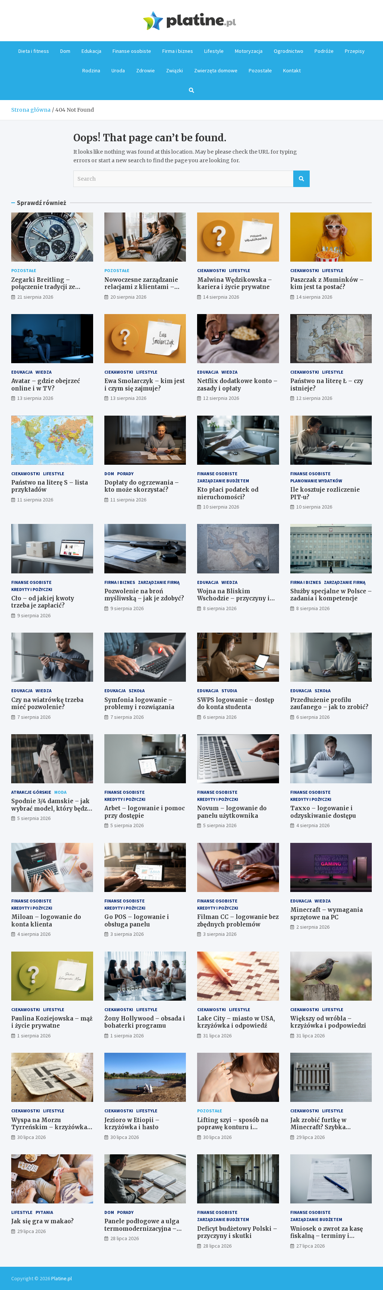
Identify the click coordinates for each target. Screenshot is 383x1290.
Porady (125, 473)
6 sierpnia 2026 (219, 717)
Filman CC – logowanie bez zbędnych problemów (238, 920)
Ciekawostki (211, 270)
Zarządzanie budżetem (223, 480)
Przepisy (355, 51)
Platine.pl (61, 1278)
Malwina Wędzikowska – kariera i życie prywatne (234, 283)
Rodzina (91, 70)
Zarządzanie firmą (159, 582)
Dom (65, 51)
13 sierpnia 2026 (35, 398)
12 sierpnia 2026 (221, 398)
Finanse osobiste (132, 51)
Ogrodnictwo (288, 51)
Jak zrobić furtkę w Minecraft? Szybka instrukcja (318, 1127)
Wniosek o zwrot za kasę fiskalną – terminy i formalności (326, 1236)
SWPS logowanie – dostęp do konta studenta (235, 703)
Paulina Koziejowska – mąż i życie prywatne (51, 1022)
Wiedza (44, 372)
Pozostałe (260, 70)
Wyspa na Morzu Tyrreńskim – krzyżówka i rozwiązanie (51, 1127)
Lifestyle (214, 51)
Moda (60, 792)
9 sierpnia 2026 (33, 615)
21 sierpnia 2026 (35, 296)
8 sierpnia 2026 (219, 608)
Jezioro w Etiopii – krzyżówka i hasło (131, 1123)
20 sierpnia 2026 (128, 296)
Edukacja (91, 51)
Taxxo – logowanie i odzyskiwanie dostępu (323, 812)
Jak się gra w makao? (42, 1221)
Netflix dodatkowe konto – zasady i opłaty (237, 384)
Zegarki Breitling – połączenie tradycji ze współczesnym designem (48, 287)
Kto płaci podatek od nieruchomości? (227, 493)
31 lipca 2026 (217, 1035)
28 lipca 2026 (124, 1238)
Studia (229, 690)
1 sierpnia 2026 (33, 1035)
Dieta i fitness (33, 51)
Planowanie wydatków (316, 480)
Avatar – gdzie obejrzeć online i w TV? (45, 384)
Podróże (324, 51)
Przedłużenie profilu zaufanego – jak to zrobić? (329, 703)
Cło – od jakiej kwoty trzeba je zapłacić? (42, 602)
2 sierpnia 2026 (313, 926)
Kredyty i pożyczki (31, 589)
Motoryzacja (249, 51)
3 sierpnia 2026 (127, 934)
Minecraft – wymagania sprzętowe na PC (326, 913)
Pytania (44, 1212)
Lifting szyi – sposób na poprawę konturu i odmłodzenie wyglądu (232, 1127)
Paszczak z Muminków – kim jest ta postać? (327, 283)
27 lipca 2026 (310, 1245)
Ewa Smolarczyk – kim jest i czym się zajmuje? (144, 384)
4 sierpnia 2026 (313, 825)
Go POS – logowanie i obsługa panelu (136, 920)
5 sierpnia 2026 (33, 818)
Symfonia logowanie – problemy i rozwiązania (139, 703)
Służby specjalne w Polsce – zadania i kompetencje (331, 595)
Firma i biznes (177, 51)
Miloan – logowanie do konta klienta (46, 920)
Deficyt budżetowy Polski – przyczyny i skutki (237, 1232)
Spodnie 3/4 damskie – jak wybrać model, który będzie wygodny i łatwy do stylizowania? (52, 812)
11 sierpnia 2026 (35, 499)
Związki (174, 70)
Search (301, 179)
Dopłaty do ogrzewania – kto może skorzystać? (141, 486)
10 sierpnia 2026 (221, 506)
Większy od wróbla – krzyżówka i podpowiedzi (328, 1022)
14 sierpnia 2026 (221, 296)
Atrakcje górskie (31, 792)
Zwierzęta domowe (216, 70)
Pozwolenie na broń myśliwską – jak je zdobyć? (144, 595)
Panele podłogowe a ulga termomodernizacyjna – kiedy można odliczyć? (141, 1228)
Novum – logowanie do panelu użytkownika (232, 812)
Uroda (118, 70)
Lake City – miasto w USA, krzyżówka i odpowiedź (236, 1022)
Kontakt (292, 70)
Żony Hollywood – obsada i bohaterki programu (144, 1022)
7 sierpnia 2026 (33, 717)
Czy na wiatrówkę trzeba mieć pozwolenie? (47, 703)
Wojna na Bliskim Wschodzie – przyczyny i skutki (233, 598)
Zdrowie (145, 70)
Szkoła (137, 690)
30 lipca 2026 (31, 1137)
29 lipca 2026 (310, 1137)
